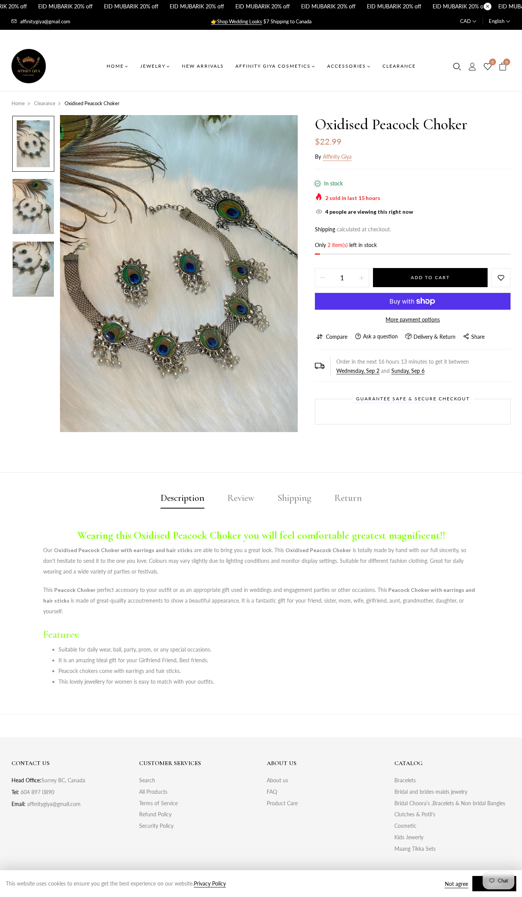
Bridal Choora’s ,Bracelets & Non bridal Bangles (449, 803)
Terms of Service (158, 803)
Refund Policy (155, 814)
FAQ (272, 791)
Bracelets (405, 780)
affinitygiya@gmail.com (45, 21)
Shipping (325, 229)
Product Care (282, 803)
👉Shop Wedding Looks (236, 21)
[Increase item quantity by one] (361, 277)
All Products (153, 791)
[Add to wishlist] (501, 277)
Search (147, 780)
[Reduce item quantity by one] (322, 277)
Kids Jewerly (408, 837)
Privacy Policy (210, 883)
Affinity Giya (337, 156)
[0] (487, 66)
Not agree (456, 884)
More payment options (413, 319)
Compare (336, 336)
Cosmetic (405, 825)
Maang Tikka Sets (415, 848)
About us (277, 780)
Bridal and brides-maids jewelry (430, 791)
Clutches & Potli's (414, 814)
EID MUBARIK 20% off (65, 6)
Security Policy (156, 825)
